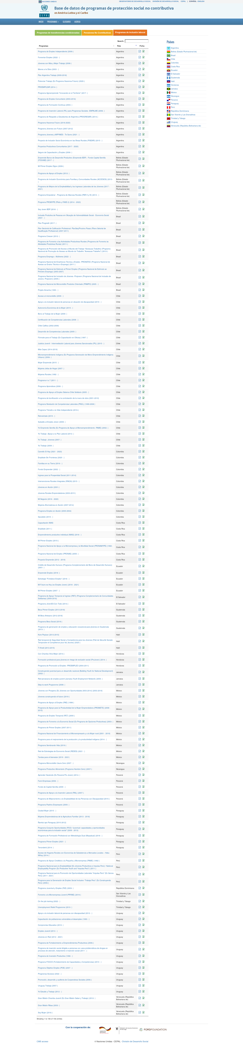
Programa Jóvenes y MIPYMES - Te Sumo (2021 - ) (58, 134)
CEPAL (183, 1)
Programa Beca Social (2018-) (50, 621)
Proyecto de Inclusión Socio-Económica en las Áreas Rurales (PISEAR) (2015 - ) (70, 140)
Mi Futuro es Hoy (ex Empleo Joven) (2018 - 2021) (58, 584)
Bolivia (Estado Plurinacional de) (183, 51)
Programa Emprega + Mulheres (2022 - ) (54, 256)
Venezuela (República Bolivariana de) (185, 125)
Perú (172, 107)
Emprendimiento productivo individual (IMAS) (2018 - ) (60, 534)
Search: (120, 41)
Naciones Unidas (49, 2)
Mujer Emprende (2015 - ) (48, 362)
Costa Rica (175, 66)
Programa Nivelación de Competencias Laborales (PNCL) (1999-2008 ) (66, 404)
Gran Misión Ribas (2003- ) (49, 1005)
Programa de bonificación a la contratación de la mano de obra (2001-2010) (68, 398)
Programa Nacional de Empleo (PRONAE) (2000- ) (58, 553)
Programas (43, 46)
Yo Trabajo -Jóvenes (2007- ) (49, 439)
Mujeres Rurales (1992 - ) (48, 374)
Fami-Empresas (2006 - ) (48, 781)
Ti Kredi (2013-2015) (46, 648)
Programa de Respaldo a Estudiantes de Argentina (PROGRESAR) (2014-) (68, 116)
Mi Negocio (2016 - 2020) (48, 499)
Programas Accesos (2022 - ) (50, 973)
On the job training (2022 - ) (49, 901)
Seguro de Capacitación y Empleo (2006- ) (55, 152)
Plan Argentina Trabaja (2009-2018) (52, 75)
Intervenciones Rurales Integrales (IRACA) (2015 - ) (58, 481)
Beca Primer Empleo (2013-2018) (51, 609)
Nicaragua (174, 96)
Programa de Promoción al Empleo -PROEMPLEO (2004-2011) (63, 665)
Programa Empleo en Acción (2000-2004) (54, 511)
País (119, 46)
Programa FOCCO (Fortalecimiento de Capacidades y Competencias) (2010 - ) (70, 962)
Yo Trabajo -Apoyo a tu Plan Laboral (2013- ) (56, 433)
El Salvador (175, 73)
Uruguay (174, 122)
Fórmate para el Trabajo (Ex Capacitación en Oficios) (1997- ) (63, 337)
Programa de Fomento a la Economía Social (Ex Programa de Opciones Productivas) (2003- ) (75, 721)
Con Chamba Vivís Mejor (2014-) (51, 653)
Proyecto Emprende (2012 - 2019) (51, 559)
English (201, 1)
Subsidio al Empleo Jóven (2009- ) (52, 422)
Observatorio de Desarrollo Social (135, 1)
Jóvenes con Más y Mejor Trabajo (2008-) (55, 63)
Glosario (67, 21)
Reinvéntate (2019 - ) (46, 416)
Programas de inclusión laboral (130, 32)
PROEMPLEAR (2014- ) (47, 87)
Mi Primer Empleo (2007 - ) (49, 590)
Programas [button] (52, 21)
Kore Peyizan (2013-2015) (48, 634)
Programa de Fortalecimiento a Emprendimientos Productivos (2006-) (66, 943)
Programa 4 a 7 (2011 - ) (48, 380)
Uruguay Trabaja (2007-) (48, 985)
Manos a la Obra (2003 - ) (48, 69)
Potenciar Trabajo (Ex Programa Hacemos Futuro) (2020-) (61, 81)
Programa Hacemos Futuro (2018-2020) (54, 122)
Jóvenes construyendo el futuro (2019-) (54, 696)
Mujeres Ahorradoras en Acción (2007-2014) (56, 505)
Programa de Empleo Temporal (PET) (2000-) (56, 715)
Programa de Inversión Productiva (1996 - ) (55, 956)
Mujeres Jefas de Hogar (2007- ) (51, 368)
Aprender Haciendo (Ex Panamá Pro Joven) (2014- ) (59, 775)
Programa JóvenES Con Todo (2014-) (53, 603)
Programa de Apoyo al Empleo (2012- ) (53, 173)
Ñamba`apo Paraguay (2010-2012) (52, 822)
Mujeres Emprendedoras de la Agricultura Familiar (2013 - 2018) (64, 816)
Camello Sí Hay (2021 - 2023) (50, 451)
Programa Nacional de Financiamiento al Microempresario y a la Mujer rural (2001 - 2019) (74, 733)
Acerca (77, 21)
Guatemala (175, 77)
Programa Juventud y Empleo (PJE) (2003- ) (56, 888)
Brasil (172, 55)
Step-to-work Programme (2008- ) (51, 684)
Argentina (174, 48)
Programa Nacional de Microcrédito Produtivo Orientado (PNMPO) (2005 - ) (68, 284)
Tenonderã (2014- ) (46, 847)
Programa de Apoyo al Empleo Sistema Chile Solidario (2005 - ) (63, 392)
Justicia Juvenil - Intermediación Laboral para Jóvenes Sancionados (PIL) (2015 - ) (71, 343)
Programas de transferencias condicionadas (58, 32)
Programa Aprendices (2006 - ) (50, 386)
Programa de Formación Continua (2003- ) (55, 105)
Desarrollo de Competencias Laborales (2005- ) (57, 331)
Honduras (174, 85)
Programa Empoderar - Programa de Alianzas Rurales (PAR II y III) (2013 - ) (68, 195)
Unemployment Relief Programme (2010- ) (55, 907)
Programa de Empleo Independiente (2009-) (56, 51)
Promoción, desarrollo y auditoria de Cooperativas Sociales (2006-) (65, 979)
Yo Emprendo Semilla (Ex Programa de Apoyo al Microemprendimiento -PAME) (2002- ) (73, 427)
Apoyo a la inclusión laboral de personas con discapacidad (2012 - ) (65, 913)
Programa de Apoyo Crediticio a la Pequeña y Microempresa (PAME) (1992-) (69, 860)
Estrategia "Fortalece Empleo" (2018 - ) (53, 578)
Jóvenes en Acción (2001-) (48, 487)
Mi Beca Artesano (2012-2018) (50, 615)
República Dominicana (179, 111)
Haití (172, 81)
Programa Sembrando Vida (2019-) (52, 745)
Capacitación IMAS (45, 522)
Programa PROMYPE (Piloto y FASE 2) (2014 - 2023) (59, 202)
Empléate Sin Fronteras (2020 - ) (51, 457)
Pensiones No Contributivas (97, 32)
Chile (172, 59)
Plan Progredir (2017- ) (47, 223)
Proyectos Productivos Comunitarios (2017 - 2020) (58, 146)
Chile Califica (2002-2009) (48, 325)
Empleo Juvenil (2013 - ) (48, 931)
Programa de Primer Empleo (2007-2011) (54, 727)
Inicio (41, 21)
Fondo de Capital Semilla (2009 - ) (52, 787)
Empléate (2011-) (45, 528)
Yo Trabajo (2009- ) (46, 445)
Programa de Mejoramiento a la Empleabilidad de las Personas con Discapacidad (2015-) (74, 798)
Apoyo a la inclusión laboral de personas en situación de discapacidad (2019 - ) (70, 302)
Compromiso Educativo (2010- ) (51, 925)
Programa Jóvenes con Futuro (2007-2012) (55, 128)
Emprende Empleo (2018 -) (49, 572)
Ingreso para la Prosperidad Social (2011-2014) (57, 475)
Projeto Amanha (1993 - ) (48, 290)
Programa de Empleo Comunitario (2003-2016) (57, 99)
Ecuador (174, 70)
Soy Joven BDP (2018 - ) (48, 209)
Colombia (174, 62)
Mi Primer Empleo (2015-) (48, 540)
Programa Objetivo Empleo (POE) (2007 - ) (55, 968)
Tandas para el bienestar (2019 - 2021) (53, 757)
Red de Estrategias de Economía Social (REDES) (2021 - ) (61, 751)
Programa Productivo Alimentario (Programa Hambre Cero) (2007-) (65, 769)
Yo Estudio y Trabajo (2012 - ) (50, 991)
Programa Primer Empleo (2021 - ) (52, 841)
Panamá (174, 100)
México (173, 92)
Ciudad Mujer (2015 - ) (47, 810)
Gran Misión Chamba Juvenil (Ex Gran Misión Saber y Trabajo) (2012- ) (66, 998)
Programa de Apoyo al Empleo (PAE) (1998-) (56, 702)
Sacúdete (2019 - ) (45, 517)
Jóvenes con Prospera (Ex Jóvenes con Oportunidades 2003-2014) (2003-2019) (70, 690)
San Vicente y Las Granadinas (182, 114)
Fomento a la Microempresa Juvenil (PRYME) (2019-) (59, 894)
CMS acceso (42, 1041)
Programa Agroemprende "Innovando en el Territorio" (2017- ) (63, 93)
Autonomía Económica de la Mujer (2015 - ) (55, 308)
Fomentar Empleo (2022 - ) (49, 57)
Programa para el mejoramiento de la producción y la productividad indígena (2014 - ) (72, 739)
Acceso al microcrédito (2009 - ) (51, 296)
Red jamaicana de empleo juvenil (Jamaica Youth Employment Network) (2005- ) (70, 678)
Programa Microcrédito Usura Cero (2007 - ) (56, 763)
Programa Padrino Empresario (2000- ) (53, 804)
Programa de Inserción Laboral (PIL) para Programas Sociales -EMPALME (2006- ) (71, 110)
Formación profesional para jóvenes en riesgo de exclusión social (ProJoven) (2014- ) (72, 659)
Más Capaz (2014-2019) (48, 349)
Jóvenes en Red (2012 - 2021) (50, 937)
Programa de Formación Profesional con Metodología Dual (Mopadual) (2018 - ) (70, 835)
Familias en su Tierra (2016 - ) (50, 463)
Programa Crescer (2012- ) (49, 236)
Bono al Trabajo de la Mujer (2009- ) (52, 313)
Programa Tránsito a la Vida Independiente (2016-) (58, 410)
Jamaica (174, 88)
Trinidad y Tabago (177, 118)
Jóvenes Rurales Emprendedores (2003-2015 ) (57, 493)
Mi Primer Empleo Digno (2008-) (51, 166)
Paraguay (174, 103)
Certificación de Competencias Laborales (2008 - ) (58, 319)
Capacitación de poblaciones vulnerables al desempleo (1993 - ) (63, 919)
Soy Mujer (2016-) (45, 1012)
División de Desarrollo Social (166, 1)
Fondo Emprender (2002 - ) (49, 469)
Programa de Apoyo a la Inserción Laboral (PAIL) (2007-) (61, 792)
